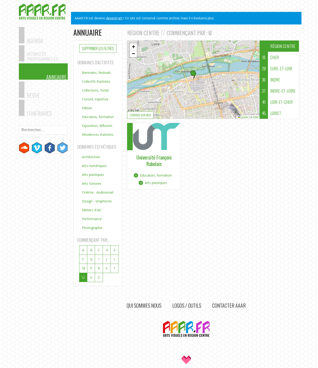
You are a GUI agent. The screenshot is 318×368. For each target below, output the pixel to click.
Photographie (92, 227)
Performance (92, 219)
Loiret (271, 113)
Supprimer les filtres (98, 48)
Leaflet (244, 117)
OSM (255, 117)
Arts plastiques (93, 174)
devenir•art (114, 18)
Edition (87, 108)
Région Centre (282, 46)
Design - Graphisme (97, 201)
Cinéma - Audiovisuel (97, 192)
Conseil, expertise (95, 99)
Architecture (91, 157)
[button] (193, 75)
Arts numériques (94, 166)
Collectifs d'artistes (96, 81)
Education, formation (98, 117)
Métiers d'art (91, 210)
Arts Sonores (91, 183)
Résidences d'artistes (98, 134)
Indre (271, 80)
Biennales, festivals (96, 72)
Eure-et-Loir (277, 68)
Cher (270, 57)
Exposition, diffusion (97, 125)
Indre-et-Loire (279, 91)
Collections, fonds (95, 90)
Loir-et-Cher (277, 102)
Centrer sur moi (140, 114)
